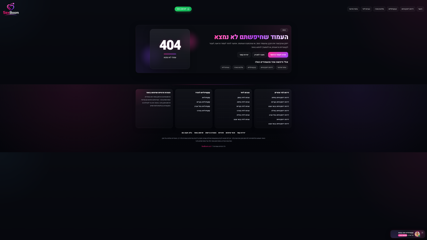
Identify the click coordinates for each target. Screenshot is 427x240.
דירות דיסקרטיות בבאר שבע (278, 106)
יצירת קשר (244, 54)
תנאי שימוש (230, 133)
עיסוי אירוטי (353, 9)
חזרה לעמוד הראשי (278, 54)
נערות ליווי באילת (243, 115)
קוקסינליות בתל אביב (202, 106)
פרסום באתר (198, 133)
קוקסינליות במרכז (203, 110)
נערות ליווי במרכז (243, 110)
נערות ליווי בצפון (244, 97)
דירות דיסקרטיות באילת (280, 110)
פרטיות (221, 133)
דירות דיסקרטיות (408, 9)
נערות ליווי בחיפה (243, 102)
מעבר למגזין (259, 54)
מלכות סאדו (379, 9)
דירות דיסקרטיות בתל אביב (279, 115)
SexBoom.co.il (206, 146)
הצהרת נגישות (210, 133)
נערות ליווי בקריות (243, 106)
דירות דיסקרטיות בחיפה (280, 97)
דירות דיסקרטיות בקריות (280, 102)
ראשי (420, 9)
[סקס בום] (11, 9)
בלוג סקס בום (187, 133)
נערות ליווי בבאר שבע (242, 119)
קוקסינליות (393, 9)
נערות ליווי (366, 9)
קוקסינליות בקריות (203, 102)
